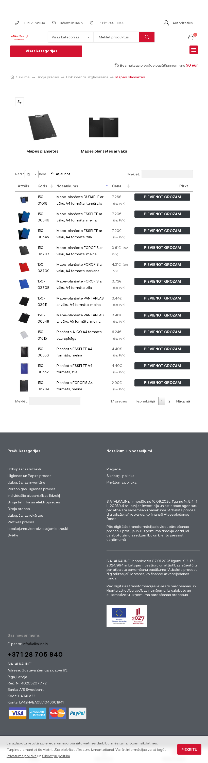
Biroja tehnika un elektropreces (34, 502)
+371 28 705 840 (35, 654)
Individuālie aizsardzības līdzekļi (34, 495)
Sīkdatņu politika (120, 475)
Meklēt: (134, 174)
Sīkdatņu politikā (56, 756)
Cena (117, 186)
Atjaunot (63, 174)
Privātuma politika (121, 482)
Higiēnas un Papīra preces (29, 475)
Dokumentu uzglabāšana (87, 77)
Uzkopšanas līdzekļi (24, 469)
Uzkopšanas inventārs (26, 482)
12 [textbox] (28, 174)
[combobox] (32, 174)
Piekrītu (189, 749)
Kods (42, 186)
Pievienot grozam (162, 197)
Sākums (23, 77)
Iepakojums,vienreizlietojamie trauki (38, 528)
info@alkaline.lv (35, 643)
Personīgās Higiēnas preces (31, 489)
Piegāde (114, 469)
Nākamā (183, 401)
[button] (193, 50)
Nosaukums (67, 186)
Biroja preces (48, 77)
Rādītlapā (30, 174)
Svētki (13, 535)
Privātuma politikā (22, 756)
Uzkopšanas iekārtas (25, 515)
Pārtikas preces (21, 522)
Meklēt (146, 37)
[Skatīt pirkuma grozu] (191, 37)
